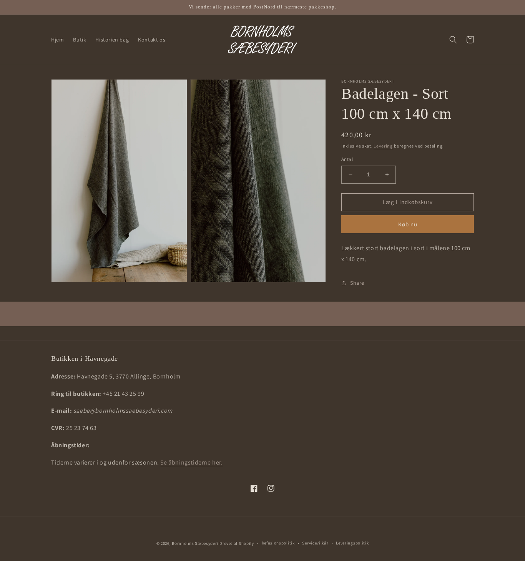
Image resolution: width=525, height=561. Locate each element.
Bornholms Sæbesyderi (195, 543)
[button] (453, 39)
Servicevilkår (315, 543)
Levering (383, 146)
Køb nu (407, 224)
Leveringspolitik (352, 543)
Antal (347, 159)
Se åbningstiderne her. (191, 462)
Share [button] (357, 282)
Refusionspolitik (278, 543)
